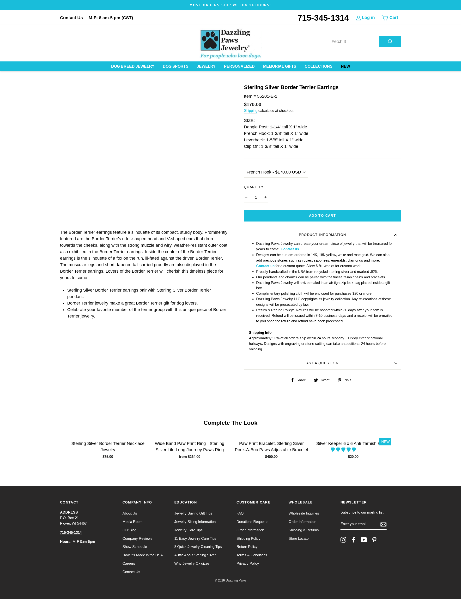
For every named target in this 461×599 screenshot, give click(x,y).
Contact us (290, 249)
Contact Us (71, 17)
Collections (319, 66)
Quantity (254, 187)
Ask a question (322, 363)
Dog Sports (175, 66)
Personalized (239, 66)
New (345, 66)
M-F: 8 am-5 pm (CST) (111, 17)
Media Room (132, 522)
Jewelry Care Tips (188, 530)
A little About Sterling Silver (195, 555)
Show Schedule (134, 547)
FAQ (240, 513)
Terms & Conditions (252, 555)
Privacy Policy (248, 563)
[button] (344, 449)
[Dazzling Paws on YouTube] (364, 540)
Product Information (322, 235)
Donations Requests (252, 522)
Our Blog (129, 530)
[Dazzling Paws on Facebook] (354, 540)
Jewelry (206, 66)
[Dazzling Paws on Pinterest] (374, 540)
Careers (128, 563)
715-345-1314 (323, 17)
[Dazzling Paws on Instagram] (343, 540)
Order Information (250, 530)
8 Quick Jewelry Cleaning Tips (198, 547)
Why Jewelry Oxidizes (192, 563)
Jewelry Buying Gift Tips (193, 513)
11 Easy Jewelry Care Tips (195, 538)
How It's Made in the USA (142, 555)
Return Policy (247, 547)
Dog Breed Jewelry (132, 66)
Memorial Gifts (279, 66)
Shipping (250, 110)
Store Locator (299, 538)
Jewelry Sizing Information (195, 522)
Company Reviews (137, 538)
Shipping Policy (249, 538)
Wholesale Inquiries (304, 513)
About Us (129, 513)
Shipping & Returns (304, 530)
